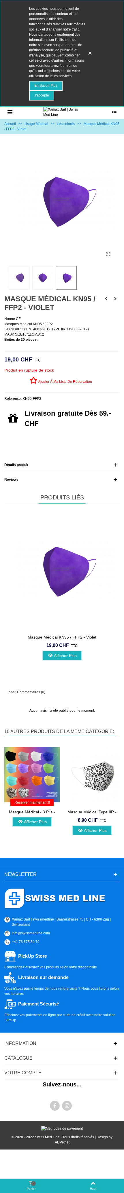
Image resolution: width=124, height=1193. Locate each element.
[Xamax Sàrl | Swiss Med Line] (62, 112)
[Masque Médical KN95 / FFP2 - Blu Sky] (115, 298)
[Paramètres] (114, 112)
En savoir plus (45, 86)
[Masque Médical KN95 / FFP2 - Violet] (108, 254)
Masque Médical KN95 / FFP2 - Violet (62, 637)
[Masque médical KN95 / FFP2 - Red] (106, 298)
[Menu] (9, 112)
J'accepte (41, 95)
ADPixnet (62, 1142)
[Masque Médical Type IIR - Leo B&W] (92, 774)
